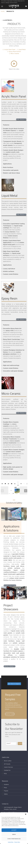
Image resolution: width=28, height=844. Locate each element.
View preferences (14, 838)
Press (5, 787)
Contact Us (7, 770)
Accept (14, 830)
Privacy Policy (17, 842)
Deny (14, 834)
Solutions (6, 784)
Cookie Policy (11, 842)
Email (9, 743)
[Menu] (2, 6)
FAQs (5, 773)
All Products (7, 764)
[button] (25, 814)
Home (3, 11)
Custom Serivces (8, 767)
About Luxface (7, 760)
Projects (6, 790)
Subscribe (20, 743)
